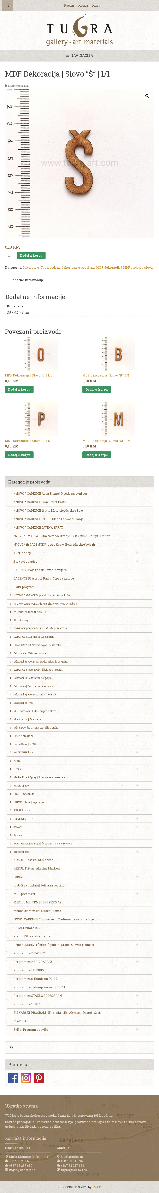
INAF (97, 1187)
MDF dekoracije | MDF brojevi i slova (124, 267)
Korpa (83, 5)
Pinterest (39, 1078)
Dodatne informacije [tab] (27, 280)
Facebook (13, 1078)
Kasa (96, 5)
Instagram (26, 1078)
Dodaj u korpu (31, 255)
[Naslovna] (79, 30)
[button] (147, 96)
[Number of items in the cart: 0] (11, 1047)
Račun (69, 5)
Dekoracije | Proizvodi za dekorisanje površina (59, 267)
